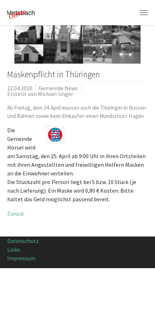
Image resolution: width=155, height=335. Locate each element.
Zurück (15, 213)
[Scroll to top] (139, 319)
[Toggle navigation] (144, 12)
